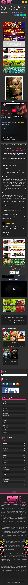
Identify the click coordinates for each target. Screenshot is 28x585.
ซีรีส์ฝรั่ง (5, 408)
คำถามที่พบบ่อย (5, 133)
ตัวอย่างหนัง (6, 415)
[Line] (25, 15)
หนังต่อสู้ (5, 441)
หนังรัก (4, 474)
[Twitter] (7, 384)
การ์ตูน (4, 403)
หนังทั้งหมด (22, 153)
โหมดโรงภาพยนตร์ (13, 279)
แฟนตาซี (5, 462)
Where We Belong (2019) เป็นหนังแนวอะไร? (11, 135)
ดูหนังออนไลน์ (14, 158)
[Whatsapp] (21, 15)
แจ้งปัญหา (20, 276)
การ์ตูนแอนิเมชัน (7, 445)
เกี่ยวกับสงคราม (6, 484)
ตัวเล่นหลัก (7, 276)
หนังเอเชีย (13, 154)
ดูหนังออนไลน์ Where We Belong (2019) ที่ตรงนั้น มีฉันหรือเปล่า (13, 122)
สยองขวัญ (5, 467)
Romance (16, 157)
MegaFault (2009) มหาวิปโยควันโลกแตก (15, 317)
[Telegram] (23, 15)
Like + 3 (13, 272)
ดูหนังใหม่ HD (6, 413)
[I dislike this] (17, 272)
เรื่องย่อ (3, 128)
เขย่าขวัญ (5, 481)
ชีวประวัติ (5, 448)
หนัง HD (10, 153)
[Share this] (15, 15)
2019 (7, 144)
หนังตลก (5, 450)
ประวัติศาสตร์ (6, 464)
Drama (6, 157)
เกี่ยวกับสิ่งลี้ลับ (6, 472)
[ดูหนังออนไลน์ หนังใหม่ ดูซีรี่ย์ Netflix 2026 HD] (6, 3)
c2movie (3, 15)
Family (11, 157)
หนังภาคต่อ (5, 425)
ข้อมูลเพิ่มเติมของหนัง (6, 124)
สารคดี (4, 457)
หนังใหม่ (5, 430)
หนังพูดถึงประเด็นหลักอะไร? (8, 137)
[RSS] (17, 384)
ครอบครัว (9, 15)
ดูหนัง (8, 158)
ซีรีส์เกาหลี (5, 410)
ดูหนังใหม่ (10, 557)
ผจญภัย (5, 443)
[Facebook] (3, 384)
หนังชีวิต (16, 153)
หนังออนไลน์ (6, 541)
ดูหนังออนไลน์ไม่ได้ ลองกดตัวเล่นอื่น (10, 139)
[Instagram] (10, 384)
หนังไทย (19, 154)
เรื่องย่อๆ (4, 126)
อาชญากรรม (6, 452)
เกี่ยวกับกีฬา (6, 479)
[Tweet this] (18, 15)
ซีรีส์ (4, 406)
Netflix (4, 401)
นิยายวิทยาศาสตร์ (7, 476)
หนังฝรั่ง (5, 422)
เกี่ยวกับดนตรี (6, 469)
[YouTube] (14, 384)
